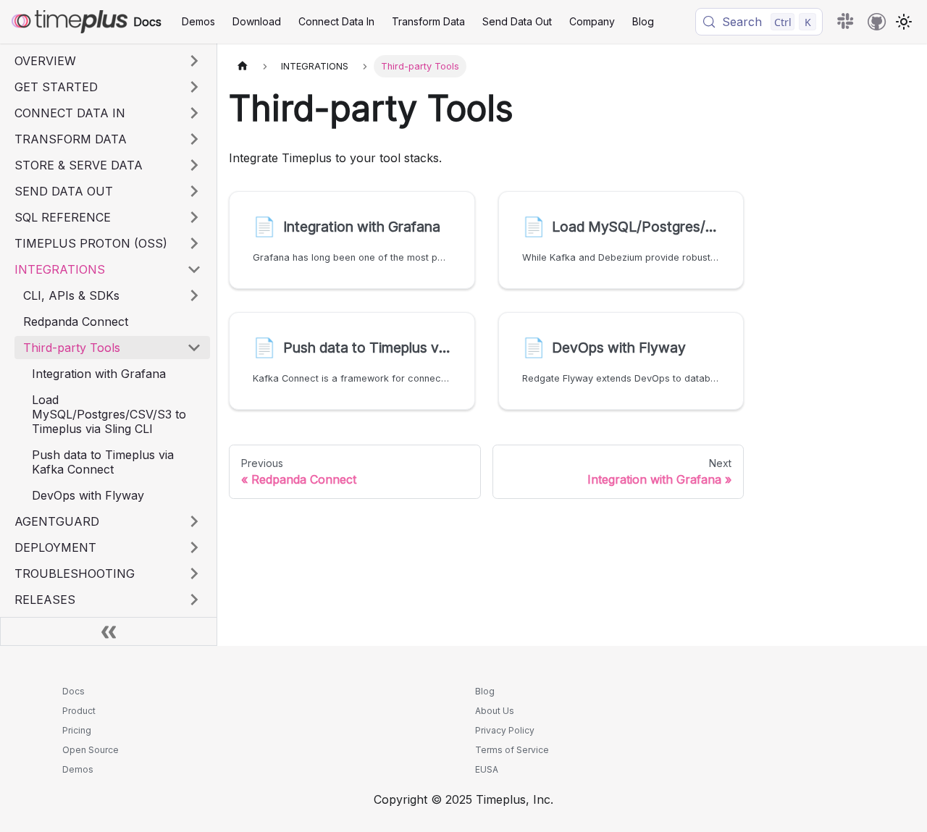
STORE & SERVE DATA (78, 165)
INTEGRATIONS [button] (59, 269)
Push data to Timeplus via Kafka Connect (103, 461)
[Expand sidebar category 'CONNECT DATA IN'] (194, 113)
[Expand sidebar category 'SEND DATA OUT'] (194, 191)
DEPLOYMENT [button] (55, 547)
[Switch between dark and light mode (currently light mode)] (903, 21)
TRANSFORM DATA (70, 139)
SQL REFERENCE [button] (62, 217)
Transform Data (428, 21)
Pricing (76, 730)
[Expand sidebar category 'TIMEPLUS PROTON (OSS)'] (194, 243)
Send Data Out (517, 21)
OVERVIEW (45, 61)
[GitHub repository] (877, 21)
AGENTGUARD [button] (56, 521)
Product (79, 710)
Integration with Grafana (99, 373)
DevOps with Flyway (88, 495)
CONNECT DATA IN (69, 113)
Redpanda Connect (75, 321)
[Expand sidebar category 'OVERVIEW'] (194, 60)
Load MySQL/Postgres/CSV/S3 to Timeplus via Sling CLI (109, 414)
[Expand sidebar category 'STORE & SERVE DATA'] (194, 165)
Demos (198, 21)
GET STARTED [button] (56, 87)
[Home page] (242, 66)
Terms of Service (512, 749)
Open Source (90, 749)
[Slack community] (846, 21)
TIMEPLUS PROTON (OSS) (90, 243)
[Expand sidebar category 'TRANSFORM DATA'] (194, 139)
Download (256, 21)
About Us (494, 710)
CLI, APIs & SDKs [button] (71, 295)
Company (592, 21)
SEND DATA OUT (63, 191)
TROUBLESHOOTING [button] (74, 573)
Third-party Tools (71, 347)
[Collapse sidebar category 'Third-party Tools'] (194, 347)
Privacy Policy (504, 730)
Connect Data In (336, 21)
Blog (643, 21)
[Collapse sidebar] (108, 631)
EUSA (486, 769)
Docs (73, 691)
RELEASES (44, 599)
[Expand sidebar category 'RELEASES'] (194, 599)
